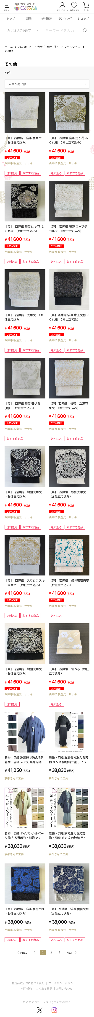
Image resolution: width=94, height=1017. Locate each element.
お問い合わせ (64, 988)
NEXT (70, 952)
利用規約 (26, 988)
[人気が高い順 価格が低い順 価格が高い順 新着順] (47, 84)
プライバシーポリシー (62, 983)
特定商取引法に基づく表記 (28, 983)
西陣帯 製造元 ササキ (19, 163)
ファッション (72, 47)
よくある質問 (44, 988)
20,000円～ (25, 47)
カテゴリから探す (19, 30)
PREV (23, 952)
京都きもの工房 (14, 778)
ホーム (9, 47)
